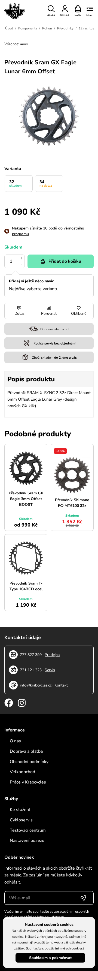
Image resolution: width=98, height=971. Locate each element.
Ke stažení (20, 810)
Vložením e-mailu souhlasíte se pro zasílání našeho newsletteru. (46, 914)
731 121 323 (31, 670)
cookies (77, 948)
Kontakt (61, 685)
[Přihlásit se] (83, 898)
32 (15, 183)
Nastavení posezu (27, 840)
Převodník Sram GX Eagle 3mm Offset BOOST (26, 499)
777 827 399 (31, 654)
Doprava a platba (26, 751)
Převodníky (65, 28)
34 (45, 183)
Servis (50, 670)
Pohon (47, 28)
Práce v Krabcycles (28, 782)
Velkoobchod (22, 772)
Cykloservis (21, 820)
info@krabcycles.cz (35, 685)
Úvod (9, 28)
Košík (78, 15)
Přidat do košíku (64, 261)
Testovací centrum (28, 830)
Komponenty (27, 28)
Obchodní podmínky (29, 762)
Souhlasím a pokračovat (50, 957)
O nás (15, 741)
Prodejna (52, 654)
